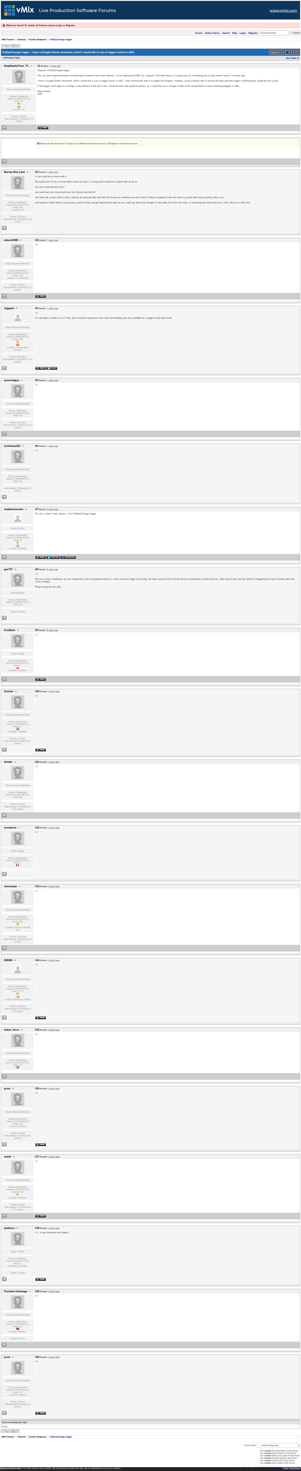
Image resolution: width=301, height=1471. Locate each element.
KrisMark (9, 630)
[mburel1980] (17, 256)
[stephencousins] (17, 521)
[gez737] (17, 586)
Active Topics (212, 33)
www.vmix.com (283, 10)
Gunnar (8, 691)
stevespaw (10, 886)
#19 (37, 1291)
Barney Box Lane (14, 172)
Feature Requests (38, 39)
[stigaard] (17, 320)
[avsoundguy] (17, 397)
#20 (37, 1357)
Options (275, 52)
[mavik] (17, 1173)
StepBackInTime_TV (16, 65)
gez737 (8, 569)
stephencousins (13, 509)
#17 (37, 1156)
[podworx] (17, 1244)
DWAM (8, 960)
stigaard (9, 308)
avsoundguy (11, 380)
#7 (36, 509)
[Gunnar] (17, 708)
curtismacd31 (12, 446)
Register (70, 25)
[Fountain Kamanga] (17, 1308)
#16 (37, 1088)
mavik (7, 1156)
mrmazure (10, 827)
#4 (36, 308)
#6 (36, 446)
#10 (37, 691)
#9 (36, 630)
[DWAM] (17, 972)
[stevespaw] (17, 903)
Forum (198, 33)
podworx (9, 1228)
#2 (36, 172)
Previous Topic (12, 58)
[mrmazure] (17, 844)
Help (234, 33)
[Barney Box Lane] (17, 188)
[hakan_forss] (17, 1046)
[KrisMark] (17, 646)
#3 (36, 240)
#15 (37, 1029)
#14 (37, 960)
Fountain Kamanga (15, 1291)
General (21, 39)
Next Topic (291, 58)
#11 (37, 762)
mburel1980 (11, 240)
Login (59, 25)
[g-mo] (17, 1105)
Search (226, 33)
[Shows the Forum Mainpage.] (19, 11)
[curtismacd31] (17, 462)
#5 (36, 380)
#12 (37, 827)
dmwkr (8, 762)
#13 (37, 886)
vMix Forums (7, 39)
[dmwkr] (17, 778)
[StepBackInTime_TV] (18, 82)
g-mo (7, 1088)
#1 (38, 65)
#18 (37, 1228)
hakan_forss (11, 1029)
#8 (36, 569)
